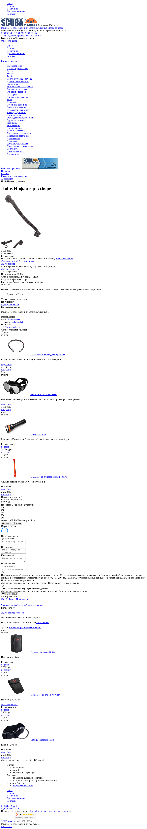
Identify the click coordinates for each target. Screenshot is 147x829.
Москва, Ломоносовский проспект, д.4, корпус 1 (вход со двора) (32, 28)
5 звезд (4, 605)
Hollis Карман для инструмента (46, 695)
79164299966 (42, 622)
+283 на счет (7, 253)
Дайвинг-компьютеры (18, 81)
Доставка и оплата (16, 11)
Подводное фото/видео (18, 136)
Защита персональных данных (56, 811)
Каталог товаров (9, 61)
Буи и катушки (14, 115)
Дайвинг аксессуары (17, 130)
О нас (9, 3)
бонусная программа (23, 785)
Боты (9, 99)
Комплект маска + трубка (19, 79)
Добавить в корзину (11, 269)
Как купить (12, 8)
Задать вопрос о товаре (12, 612)
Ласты (10, 71)
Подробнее (6, 171)
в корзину (6, 369)
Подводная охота (15, 151)
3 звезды (21, 605)
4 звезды (12, 605)
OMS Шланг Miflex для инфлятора (48, 354)
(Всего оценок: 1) (9, 704)
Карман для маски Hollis (43, 652)
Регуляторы (12, 84)
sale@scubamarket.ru (11, 327)
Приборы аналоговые (17, 97)
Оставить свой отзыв (11, 523)
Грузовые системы (16, 120)
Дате (3, 599)
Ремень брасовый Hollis (42, 740)
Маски (10, 73)
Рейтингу (11, 599)
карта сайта (6, 826)
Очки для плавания (16, 107)
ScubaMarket (14, 319)
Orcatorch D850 (38, 434)
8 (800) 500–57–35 (28, 33)
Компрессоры (13, 125)
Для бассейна (13, 138)
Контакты (12, 14)
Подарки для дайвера (17, 143)
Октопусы (12, 94)
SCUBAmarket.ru (9, 821)
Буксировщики (14, 128)
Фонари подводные (16, 92)
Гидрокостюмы (14, 66)
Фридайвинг (13, 154)
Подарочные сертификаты (20, 146)
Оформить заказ (9, 41)
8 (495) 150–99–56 (10, 33)
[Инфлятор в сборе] (24, 237)
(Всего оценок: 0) (9, 261)
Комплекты (12, 149)
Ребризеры (12, 123)
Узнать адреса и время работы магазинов (21, 35)
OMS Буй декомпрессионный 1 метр (49, 477)
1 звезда (39, 605)
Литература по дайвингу (19, 133)
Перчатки (11, 102)
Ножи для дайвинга (16, 112)
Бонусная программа (11, 168)
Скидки (10, 6)
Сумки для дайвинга (17, 104)
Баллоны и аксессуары (18, 89)
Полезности (22, 599)
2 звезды (30, 605)
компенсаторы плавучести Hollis (25, 627)
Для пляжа (12, 141)
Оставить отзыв (26, 261)
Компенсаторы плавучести (20, 86)
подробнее (6, 364)
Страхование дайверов (18, 110)
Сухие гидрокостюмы (17, 68)
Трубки (10, 76)
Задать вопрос (8, 264)
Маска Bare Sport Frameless (44, 394)
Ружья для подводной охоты (21, 117)
